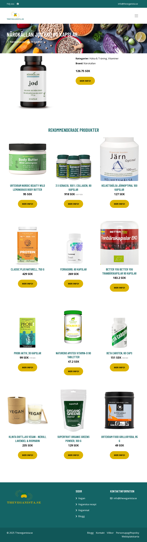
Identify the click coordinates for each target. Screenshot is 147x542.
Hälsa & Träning (98, 58)
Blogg (81, 516)
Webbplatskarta (130, 536)
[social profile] (18, 4)
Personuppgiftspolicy (127, 532)
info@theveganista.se (128, 3)
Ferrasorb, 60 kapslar (73, 269)
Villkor (110, 532)
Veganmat (83, 510)
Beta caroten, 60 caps (119, 353)
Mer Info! (85, 80)
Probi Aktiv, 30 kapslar (27, 353)
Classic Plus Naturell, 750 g (27, 269)
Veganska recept (87, 504)
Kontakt (100, 532)
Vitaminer (113, 58)
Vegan (81, 498)
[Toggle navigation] (136, 16)
